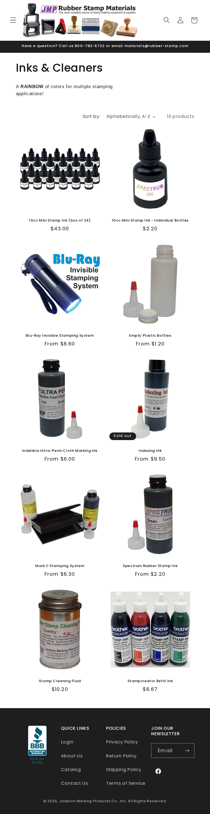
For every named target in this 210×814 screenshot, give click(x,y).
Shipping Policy (123, 769)
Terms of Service (125, 783)
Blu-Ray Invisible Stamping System (60, 335)
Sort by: (91, 116)
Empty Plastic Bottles (150, 335)
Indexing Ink (150, 451)
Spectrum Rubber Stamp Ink (150, 566)
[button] (13, 20)
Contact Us (74, 783)
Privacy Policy (122, 742)
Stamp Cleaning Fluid (60, 681)
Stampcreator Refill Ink (150, 681)
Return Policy (121, 756)
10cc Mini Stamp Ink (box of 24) (60, 220)
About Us (72, 756)
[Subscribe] (187, 750)
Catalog (71, 769)
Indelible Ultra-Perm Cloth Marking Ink (60, 451)
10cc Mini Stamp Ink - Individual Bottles (150, 220)
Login (67, 742)
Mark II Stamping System (59, 566)
